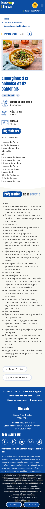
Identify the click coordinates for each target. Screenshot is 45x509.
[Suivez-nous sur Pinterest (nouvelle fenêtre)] (39, 442)
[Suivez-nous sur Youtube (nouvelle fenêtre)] (22, 442)
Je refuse (14, 504)
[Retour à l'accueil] (8, 3)
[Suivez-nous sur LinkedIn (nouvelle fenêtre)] (13, 442)
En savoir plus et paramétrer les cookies (22, 498)
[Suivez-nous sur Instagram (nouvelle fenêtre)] (30, 442)
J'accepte (31, 504)
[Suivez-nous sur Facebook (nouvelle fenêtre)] (5, 442)
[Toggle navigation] (42, 6)
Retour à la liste (16, 369)
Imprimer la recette (19, 377)
